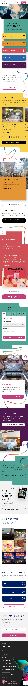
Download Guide (13, 510)
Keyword (6, 328)
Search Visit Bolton (14, 337)
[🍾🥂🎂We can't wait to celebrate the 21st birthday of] (20, 534)
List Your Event (6, 663)
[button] (4, 137)
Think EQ (16, 683)
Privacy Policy (6, 672)
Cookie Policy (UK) (8, 675)
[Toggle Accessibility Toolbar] (3, 681)
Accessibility (9, 599)
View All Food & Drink (14, 296)
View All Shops (13, 397)
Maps (5, 584)
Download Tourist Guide (9, 658)
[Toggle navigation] (23, 2)
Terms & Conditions (8, 669)
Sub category (7, 321)
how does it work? (14, 476)
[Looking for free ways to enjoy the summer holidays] (8, 534)
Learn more (5, 132)
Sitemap (4, 678)
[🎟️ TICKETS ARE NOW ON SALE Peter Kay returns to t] (8, 558)
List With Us (6, 660)
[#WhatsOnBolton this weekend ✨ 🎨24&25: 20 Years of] (8, 546)
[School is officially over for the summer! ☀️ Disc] (20, 546)
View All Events (14, 142)
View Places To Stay (13, 424)
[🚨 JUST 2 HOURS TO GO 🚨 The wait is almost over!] (20, 558)
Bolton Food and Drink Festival (10, 125)
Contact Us (5, 655)
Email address (5, 626)
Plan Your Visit (14, 606)
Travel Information (9, 591)
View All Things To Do (14, 220)
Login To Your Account (9, 666)
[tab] (4, 314)
